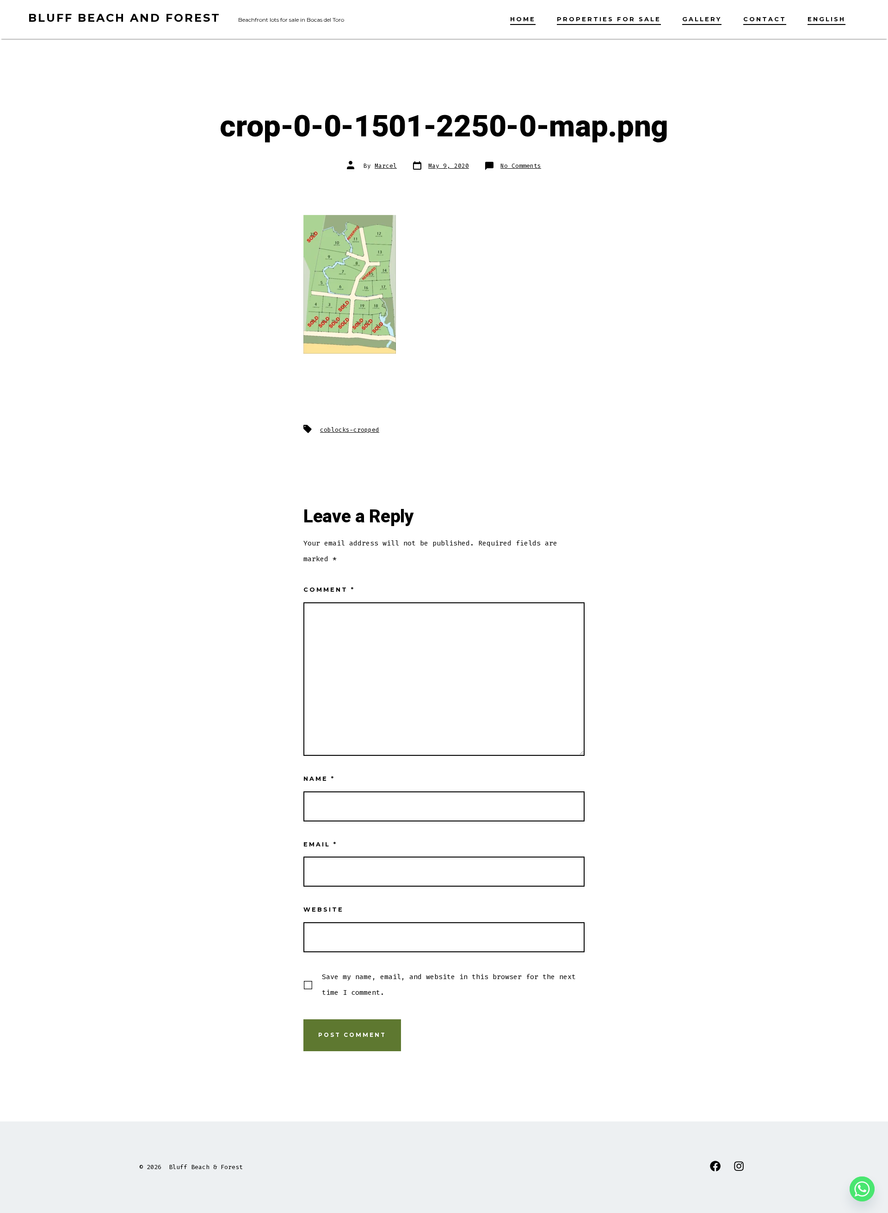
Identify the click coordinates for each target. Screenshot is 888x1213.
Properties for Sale (609, 19)
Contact (764, 19)
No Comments (520, 166)
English (826, 19)
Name (319, 778)
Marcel (386, 166)
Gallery (702, 19)
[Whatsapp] (862, 1188)
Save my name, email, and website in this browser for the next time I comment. (449, 984)
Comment (329, 589)
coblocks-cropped (349, 430)
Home (523, 19)
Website (323, 909)
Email (320, 844)
